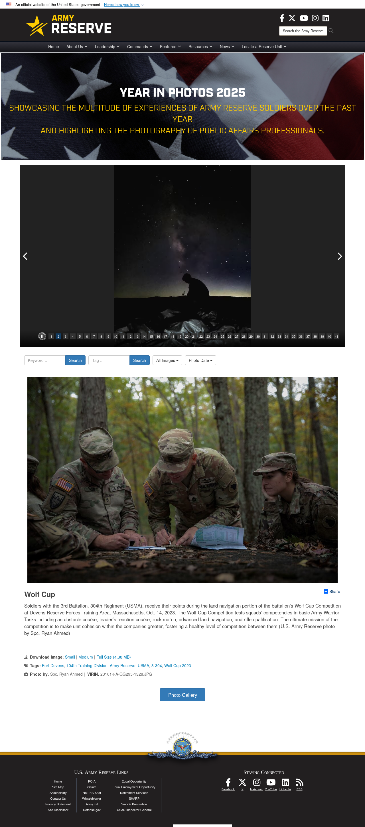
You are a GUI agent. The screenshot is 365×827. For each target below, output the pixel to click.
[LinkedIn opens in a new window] (326, 17)
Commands (137, 46)
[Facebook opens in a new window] (282, 17)
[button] (124, 5)
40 (329, 336)
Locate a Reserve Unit (262, 46)
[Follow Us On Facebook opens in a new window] (228, 784)
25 (222, 336)
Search (75, 360)
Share (334, 591)
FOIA (92, 781)
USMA (143, 665)
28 (244, 336)
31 (265, 336)
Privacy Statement (58, 804)
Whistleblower (91, 798)
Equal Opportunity (134, 781)
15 (151, 336)
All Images (166, 360)
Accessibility (58, 793)
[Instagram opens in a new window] (315, 17)
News (225, 46)
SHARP (134, 798)
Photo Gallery (182, 694)
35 (293, 336)
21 (194, 336)
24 (215, 336)
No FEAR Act (92, 793)
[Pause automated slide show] (42, 336)
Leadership (105, 46)
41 (336, 336)
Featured (168, 46)
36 (301, 336)
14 (144, 336)
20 (186, 336)
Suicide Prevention (134, 804)
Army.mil (92, 804)
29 (251, 336)
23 (208, 336)
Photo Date (199, 360)
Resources (198, 46)
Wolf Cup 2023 (177, 665)
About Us (74, 46)
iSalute (91, 787)
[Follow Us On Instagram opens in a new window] (257, 784)
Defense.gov (92, 810)
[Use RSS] (299, 784)
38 (315, 336)
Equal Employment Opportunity (134, 787)
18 (172, 336)
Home (53, 46)
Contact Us (58, 798)
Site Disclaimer (58, 810)
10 (115, 336)
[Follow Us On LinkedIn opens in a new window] (285, 784)
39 (322, 336)
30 (258, 336)
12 (129, 336)
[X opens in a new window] (292, 17)
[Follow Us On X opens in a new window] (242, 784)
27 (236, 336)
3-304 (156, 665)
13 (137, 336)
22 (201, 336)
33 (279, 336)
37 (308, 336)
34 (286, 336)
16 (158, 336)
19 (179, 336)
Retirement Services (134, 793)
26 (229, 336)
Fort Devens (53, 665)
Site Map (58, 787)
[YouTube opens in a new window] (304, 17)
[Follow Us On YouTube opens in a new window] (271, 784)
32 (272, 336)
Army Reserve (122, 665)
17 (165, 336)
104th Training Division (87, 665)
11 (122, 336)
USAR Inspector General (134, 810)
